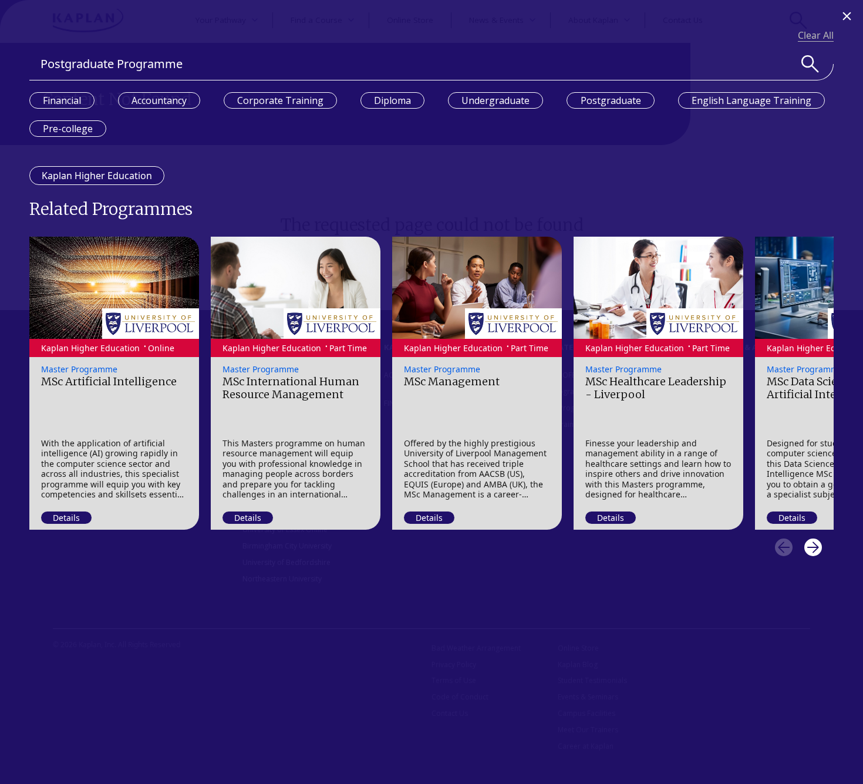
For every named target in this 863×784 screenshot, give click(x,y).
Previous (784, 547)
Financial (62, 100)
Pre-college (68, 128)
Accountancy (159, 100)
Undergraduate (495, 100)
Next (813, 547)
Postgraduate (611, 100)
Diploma (392, 100)
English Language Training (751, 100)
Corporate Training (280, 100)
